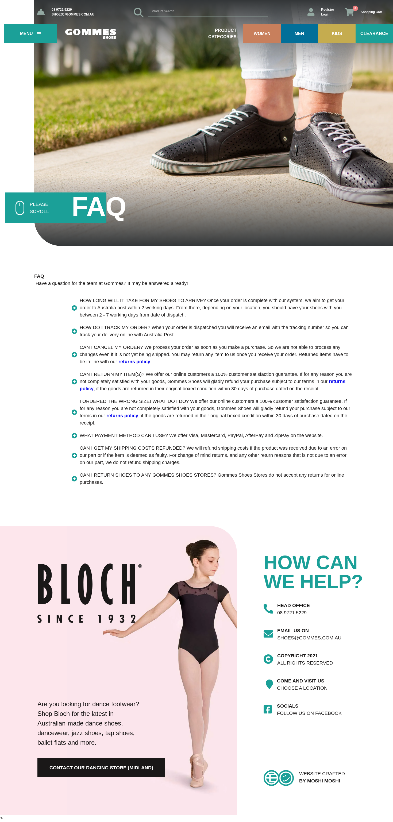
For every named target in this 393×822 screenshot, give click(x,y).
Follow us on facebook (309, 713)
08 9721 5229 (62, 9)
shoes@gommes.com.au (73, 14)
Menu (26, 33)
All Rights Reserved (305, 663)
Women (262, 33)
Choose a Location (302, 688)
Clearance (374, 33)
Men (299, 33)
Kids (337, 33)
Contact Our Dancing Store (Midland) (101, 767)
